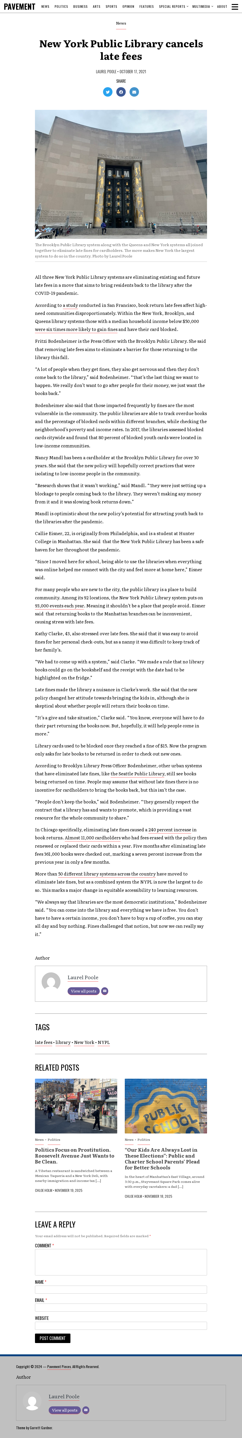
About (222, 6)
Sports (111, 6)
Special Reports (172, 6)
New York (84, 1042)
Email (41, 1300)
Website (42, 1318)
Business (80, 6)
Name (40, 1282)
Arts (96, 6)
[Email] (104, 991)
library (63, 1042)
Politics (61, 6)
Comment (44, 1245)
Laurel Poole (106, 71)
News (45, 6)
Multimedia (201, 6)
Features (146, 6)
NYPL (104, 1042)
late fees (43, 1042)
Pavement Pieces (59, 1366)
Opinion (128, 6)
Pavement (30, 6)
